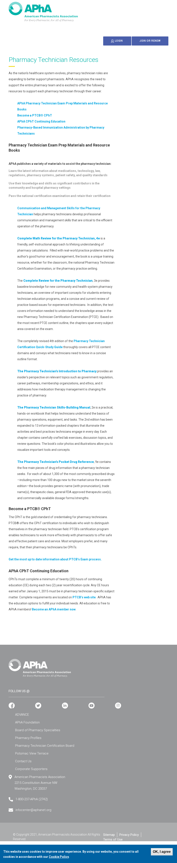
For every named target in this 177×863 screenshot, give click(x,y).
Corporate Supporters (31, 769)
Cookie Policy (59, 856)
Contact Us (23, 761)
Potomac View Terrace (32, 753)
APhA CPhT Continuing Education (41, 121)
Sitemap (109, 835)
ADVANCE (22, 715)
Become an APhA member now (54, 609)
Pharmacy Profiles (28, 738)
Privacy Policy (129, 835)
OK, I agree (162, 852)
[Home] (43, 12)
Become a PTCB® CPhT (34, 115)
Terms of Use (113, 839)
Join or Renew (150, 40)
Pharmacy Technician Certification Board (44, 746)
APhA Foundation (27, 722)
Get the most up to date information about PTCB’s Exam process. (55, 559)
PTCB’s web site (84, 597)
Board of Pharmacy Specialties (37, 730)
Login (118, 40)
